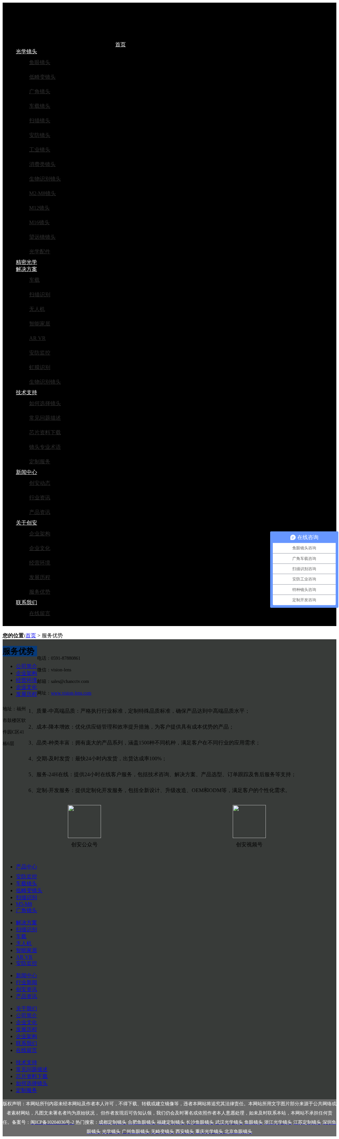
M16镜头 (39, 222)
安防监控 (39, 353)
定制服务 (39, 461)
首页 (120, 44)
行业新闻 (26, 982)
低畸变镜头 (42, 77)
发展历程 (39, 577)
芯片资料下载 (45, 432)
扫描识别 (39, 294)
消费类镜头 (42, 164)
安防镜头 (39, 135)
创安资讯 (26, 989)
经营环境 (39, 563)
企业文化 (39, 548)
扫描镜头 (39, 120)
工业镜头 (39, 149)
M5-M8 (24, 904)
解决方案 (26, 269)
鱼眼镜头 (39, 62)
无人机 (37, 309)
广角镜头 (39, 91)
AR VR (37, 338)
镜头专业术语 (45, 447)
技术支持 (26, 392)
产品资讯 (39, 512)
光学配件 (39, 251)
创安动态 (39, 483)
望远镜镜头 (42, 237)
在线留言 (39, 613)
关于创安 (26, 523)
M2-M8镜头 (42, 193)
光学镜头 (26, 51)
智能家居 (39, 323)
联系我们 (26, 602)
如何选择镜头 (45, 403)
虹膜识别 (39, 367)
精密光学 (26, 262)
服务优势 (39, 592)
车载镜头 (39, 106)
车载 (34, 280)
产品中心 (26, 866)
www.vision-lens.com (71, 693)
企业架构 (39, 533)
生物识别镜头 (45, 179)
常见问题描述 (45, 418)
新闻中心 (26, 472)
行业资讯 (39, 497)
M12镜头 (39, 208)
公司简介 (26, 666)
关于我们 (26, 1008)
